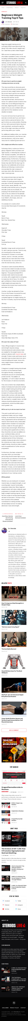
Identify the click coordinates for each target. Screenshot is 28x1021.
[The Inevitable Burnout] (14, 639)
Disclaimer (5, 1007)
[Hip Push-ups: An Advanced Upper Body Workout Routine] (14, 685)
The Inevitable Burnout (9, 649)
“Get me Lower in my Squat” (11, 627)
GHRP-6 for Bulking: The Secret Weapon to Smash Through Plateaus (19, 878)
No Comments (6, 24)
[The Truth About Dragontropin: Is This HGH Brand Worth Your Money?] (6, 979)
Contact (23, 1007)
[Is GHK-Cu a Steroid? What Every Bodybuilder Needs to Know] (6, 888)
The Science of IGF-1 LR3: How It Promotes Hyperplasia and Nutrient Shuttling (14, 851)
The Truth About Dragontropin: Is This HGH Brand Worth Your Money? (19, 979)
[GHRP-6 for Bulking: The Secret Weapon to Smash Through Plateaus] (6, 879)
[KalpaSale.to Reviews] (6, 813)
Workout (4, 11)
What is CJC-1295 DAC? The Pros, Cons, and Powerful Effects (18, 988)
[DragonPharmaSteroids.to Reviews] (14, 777)
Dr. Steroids (9, 21)
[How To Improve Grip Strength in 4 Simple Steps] (14, 593)
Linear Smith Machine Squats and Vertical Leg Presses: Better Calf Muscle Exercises (12, 720)
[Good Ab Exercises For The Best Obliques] (14, 661)
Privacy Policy (14, 1007)
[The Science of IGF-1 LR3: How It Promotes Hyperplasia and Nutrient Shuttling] (14, 838)
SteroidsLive (17, 1011)
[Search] (25, 2)
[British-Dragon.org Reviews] (6, 805)
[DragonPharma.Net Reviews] (6, 821)
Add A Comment (14, 730)
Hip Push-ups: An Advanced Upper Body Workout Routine (13, 695)
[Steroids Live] (14, 2)
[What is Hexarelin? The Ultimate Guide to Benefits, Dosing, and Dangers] (6, 868)
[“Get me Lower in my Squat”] (14, 617)
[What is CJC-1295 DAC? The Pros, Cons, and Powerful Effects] (6, 989)
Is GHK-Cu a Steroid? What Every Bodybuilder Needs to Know (19, 887)
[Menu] (3, 2)
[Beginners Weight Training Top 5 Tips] (14, 34)
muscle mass (19, 354)
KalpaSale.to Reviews (18, 811)
